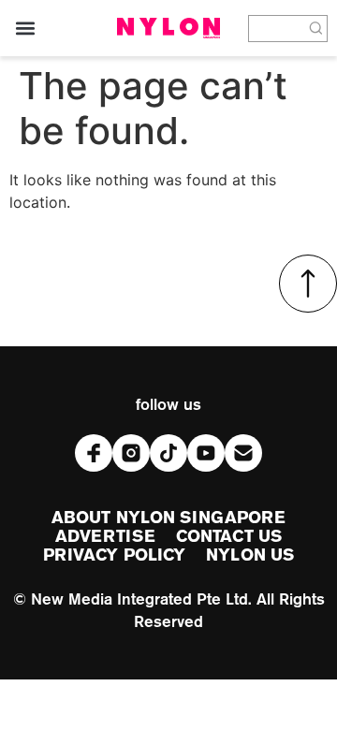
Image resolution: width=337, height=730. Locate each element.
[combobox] (277, 28)
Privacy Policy (114, 555)
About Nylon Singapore (168, 518)
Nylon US (250, 555)
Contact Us (229, 537)
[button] (24, 28)
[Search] (316, 28)
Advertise (105, 537)
